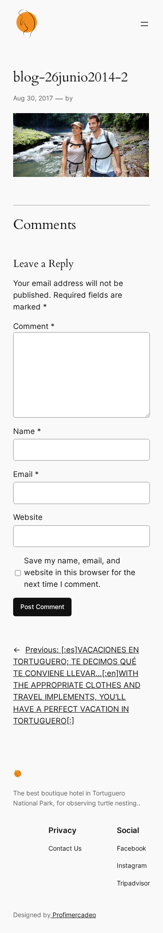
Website (28, 517)
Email (26, 474)
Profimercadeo (73, 915)
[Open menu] (144, 24)
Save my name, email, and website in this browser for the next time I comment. (79, 572)
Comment (34, 326)
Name (27, 431)
